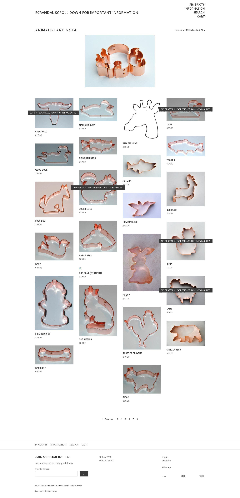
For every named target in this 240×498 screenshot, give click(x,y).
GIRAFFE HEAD (130, 143)
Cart (201, 16)
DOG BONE (40, 368)
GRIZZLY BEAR (174, 349)
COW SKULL (41, 131)
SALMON (127, 181)
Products (197, 4)
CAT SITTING (85, 339)
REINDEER (172, 210)
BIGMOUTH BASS (87, 158)
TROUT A (171, 160)
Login (165, 457)
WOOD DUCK (41, 170)
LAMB (169, 308)
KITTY (170, 264)
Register (166, 460)
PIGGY (126, 397)
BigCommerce (51, 491)
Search (199, 12)
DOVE (38, 264)
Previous (109, 419)
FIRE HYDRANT (42, 334)
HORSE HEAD (85, 255)
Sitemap (166, 467)
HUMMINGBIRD (130, 222)
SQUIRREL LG (85, 209)
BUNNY (126, 295)
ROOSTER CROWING (132, 353)
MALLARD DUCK (87, 125)
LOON (169, 124)
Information (195, 8)
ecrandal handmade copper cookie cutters (62, 486)
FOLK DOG (40, 220)
